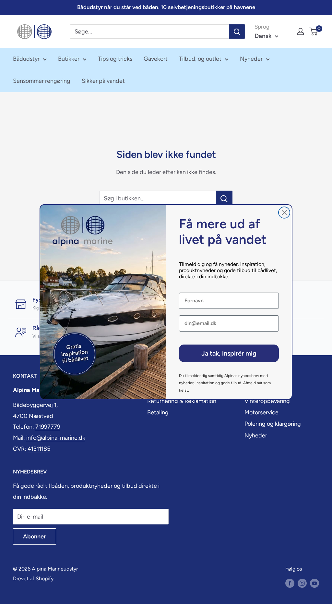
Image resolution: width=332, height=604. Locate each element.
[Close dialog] (284, 212)
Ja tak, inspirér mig (228, 353)
